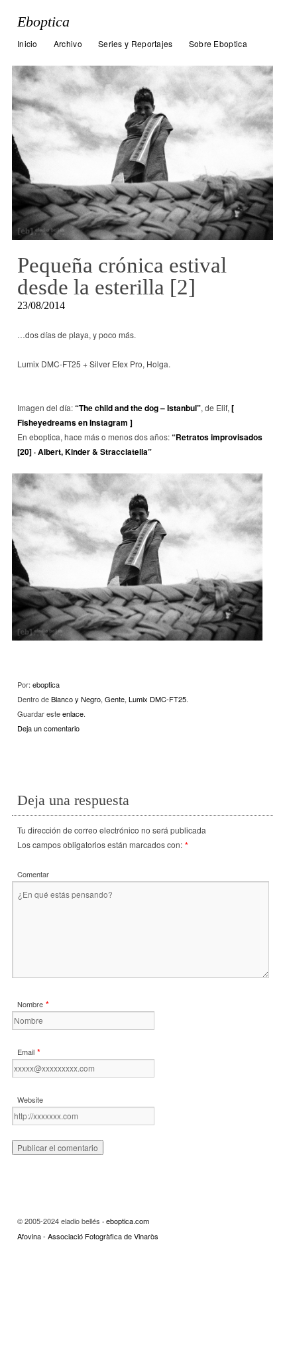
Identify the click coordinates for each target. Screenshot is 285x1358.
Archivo (68, 43)
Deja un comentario (48, 728)
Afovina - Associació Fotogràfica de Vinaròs (87, 1236)
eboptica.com (127, 1220)
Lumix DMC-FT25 (157, 699)
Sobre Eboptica (218, 43)
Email (25, 1051)
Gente (115, 699)
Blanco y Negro (76, 699)
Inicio (27, 43)
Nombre (30, 1004)
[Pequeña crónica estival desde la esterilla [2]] (142, 153)
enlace (73, 713)
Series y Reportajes (135, 43)
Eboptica (43, 22)
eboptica (46, 684)
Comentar (33, 874)
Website (30, 1099)
